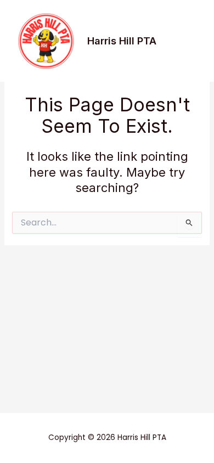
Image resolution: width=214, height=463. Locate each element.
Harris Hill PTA (121, 41)
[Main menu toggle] (189, 41)
